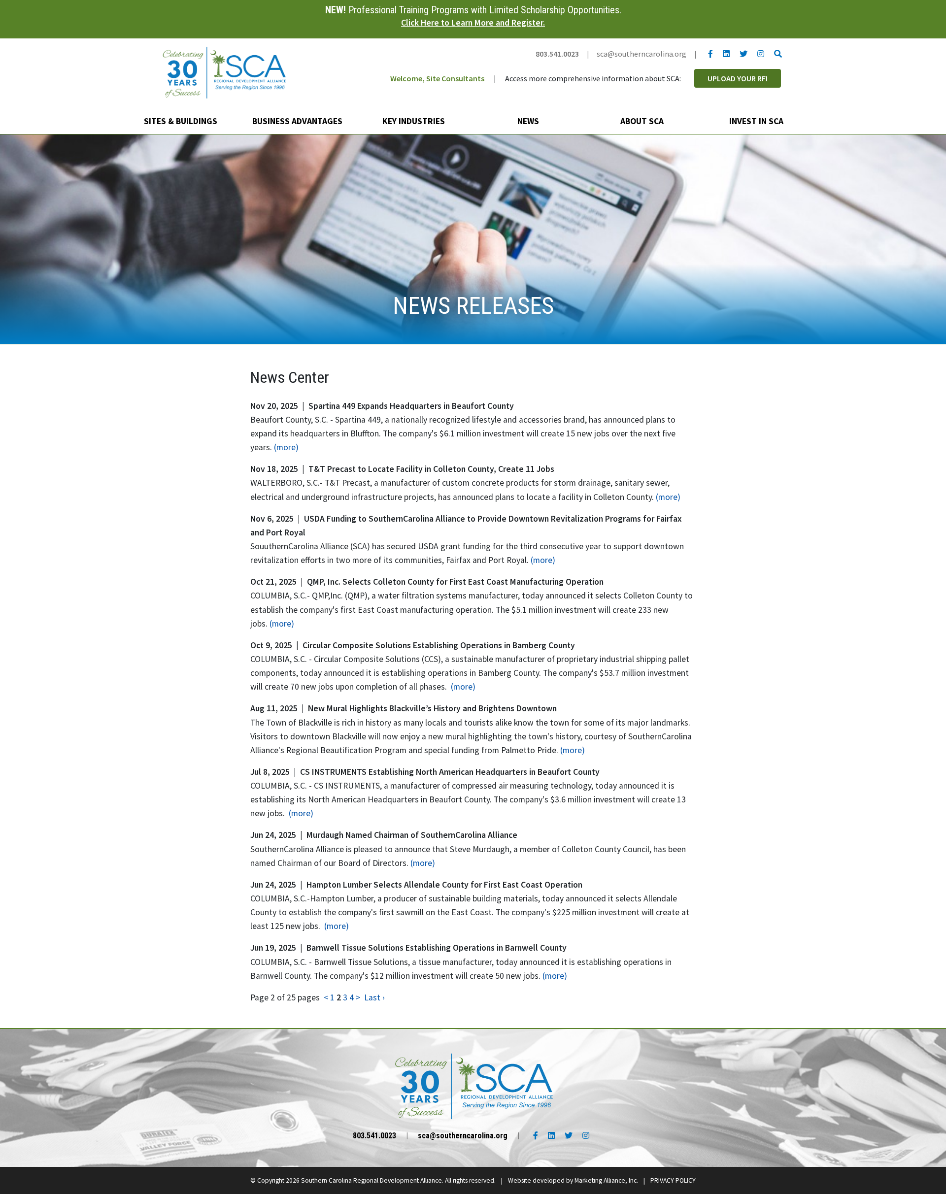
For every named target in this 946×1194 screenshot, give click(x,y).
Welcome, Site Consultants (437, 78)
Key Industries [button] (414, 121)
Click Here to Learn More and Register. (473, 22)
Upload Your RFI (738, 78)
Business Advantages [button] (298, 121)
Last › (374, 997)
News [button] (529, 121)
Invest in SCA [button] (757, 121)
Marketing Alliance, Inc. (606, 1180)
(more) (286, 447)
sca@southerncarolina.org (641, 54)
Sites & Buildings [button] (181, 121)
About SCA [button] (643, 121)
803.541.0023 (557, 54)
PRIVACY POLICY (673, 1180)
